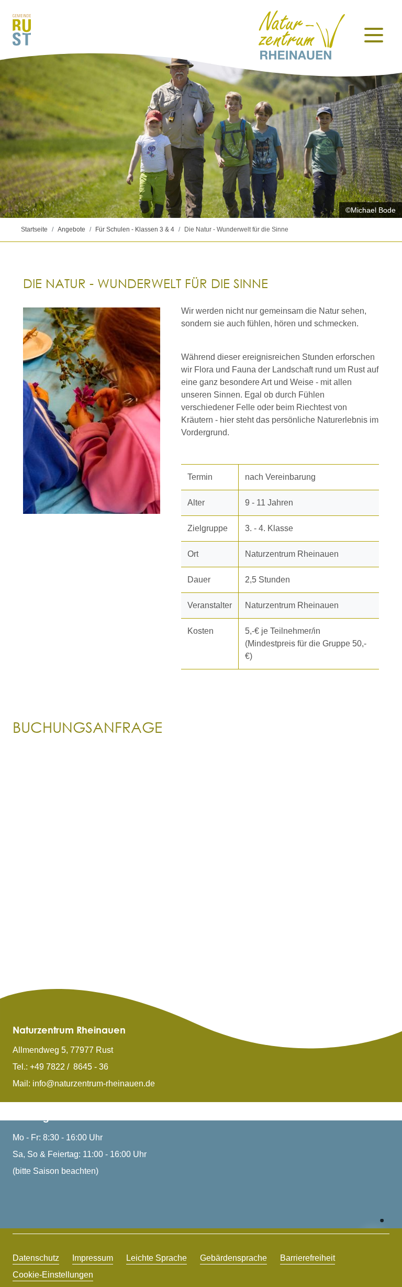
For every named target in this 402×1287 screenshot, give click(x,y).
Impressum (92, 1257)
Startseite (34, 229)
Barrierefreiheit (307, 1257)
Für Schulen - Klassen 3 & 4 (134, 229)
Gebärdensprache (233, 1257)
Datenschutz (36, 1257)
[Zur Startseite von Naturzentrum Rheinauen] (302, 35)
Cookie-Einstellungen (53, 1274)
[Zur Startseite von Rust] (22, 29)
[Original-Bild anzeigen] (91, 410)
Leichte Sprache (156, 1257)
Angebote (71, 229)
